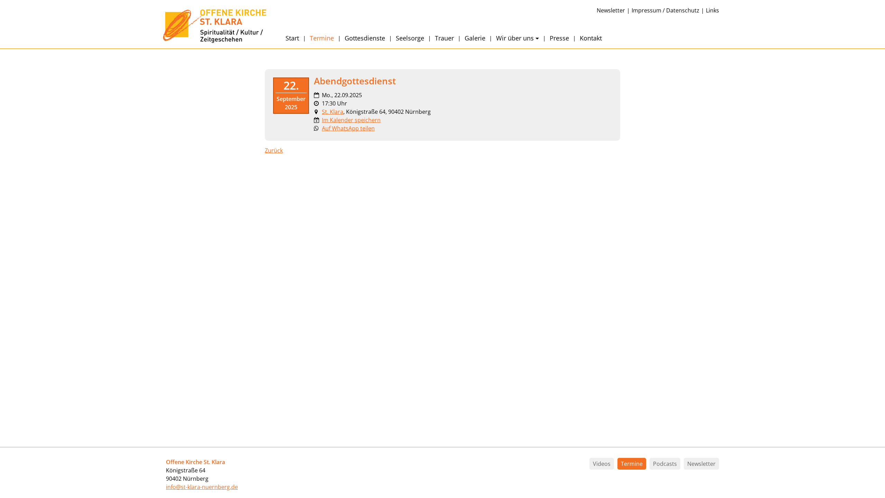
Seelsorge (410, 38)
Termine (322, 38)
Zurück (274, 150)
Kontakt (591, 38)
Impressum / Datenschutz (665, 10)
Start (292, 38)
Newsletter (611, 10)
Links (712, 10)
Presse (559, 38)
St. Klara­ (332, 112)
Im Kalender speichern (351, 120)
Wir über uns (515, 38)
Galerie (475, 38)
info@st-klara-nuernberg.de (202, 487)
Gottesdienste (365, 38)
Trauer (444, 38)
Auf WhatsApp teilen (348, 128)
